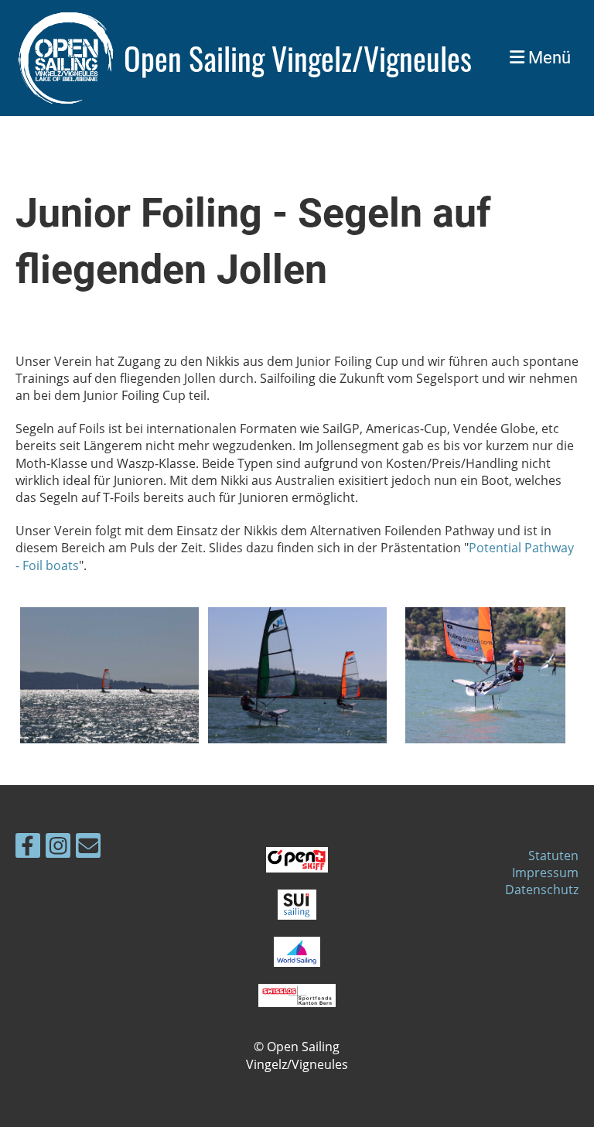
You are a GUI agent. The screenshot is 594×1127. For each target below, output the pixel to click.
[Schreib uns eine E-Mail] (88, 848)
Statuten (553, 855)
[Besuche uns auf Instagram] (58, 848)
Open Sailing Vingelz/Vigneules (298, 58)
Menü (547, 57)
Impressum (545, 872)
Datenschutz (542, 889)
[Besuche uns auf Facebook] (27, 848)
